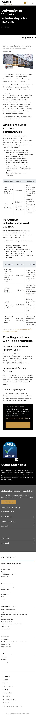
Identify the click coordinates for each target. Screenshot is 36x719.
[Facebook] (25, 37)
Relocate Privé (5, 576)
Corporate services (8, 606)
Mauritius (4, 657)
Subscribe (8, 502)
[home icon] (25, 2)
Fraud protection (8, 686)
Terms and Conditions (9, 699)
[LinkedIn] (30, 37)
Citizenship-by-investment (8, 574)
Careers (5, 683)
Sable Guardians (6, 646)
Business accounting (7, 619)
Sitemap (5, 689)
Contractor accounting (7, 587)
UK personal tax (5, 589)
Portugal (3, 659)
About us (5, 679)
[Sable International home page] (7, 3)
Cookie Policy (7, 702)
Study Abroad (5, 639)
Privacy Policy (7, 693)
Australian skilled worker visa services (11, 624)
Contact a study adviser (18, 424)
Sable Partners (5, 626)
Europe (3, 571)
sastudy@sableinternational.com (17, 418)
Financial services (8, 583)
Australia (3, 567)
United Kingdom (6, 569)
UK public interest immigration (10, 612)
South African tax (6, 591)
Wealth (3, 599)
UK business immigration (8, 609)
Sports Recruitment (6, 644)
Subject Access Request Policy (12, 706)
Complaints (6, 696)
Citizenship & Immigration (11, 563)
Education (5, 636)
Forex (2, 596)
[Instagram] (12, 508)
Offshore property (8, 653)
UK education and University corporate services (14, 614)
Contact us (6, 676)
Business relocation (6, 621)
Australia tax (4, 594)
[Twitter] (28, 37)
